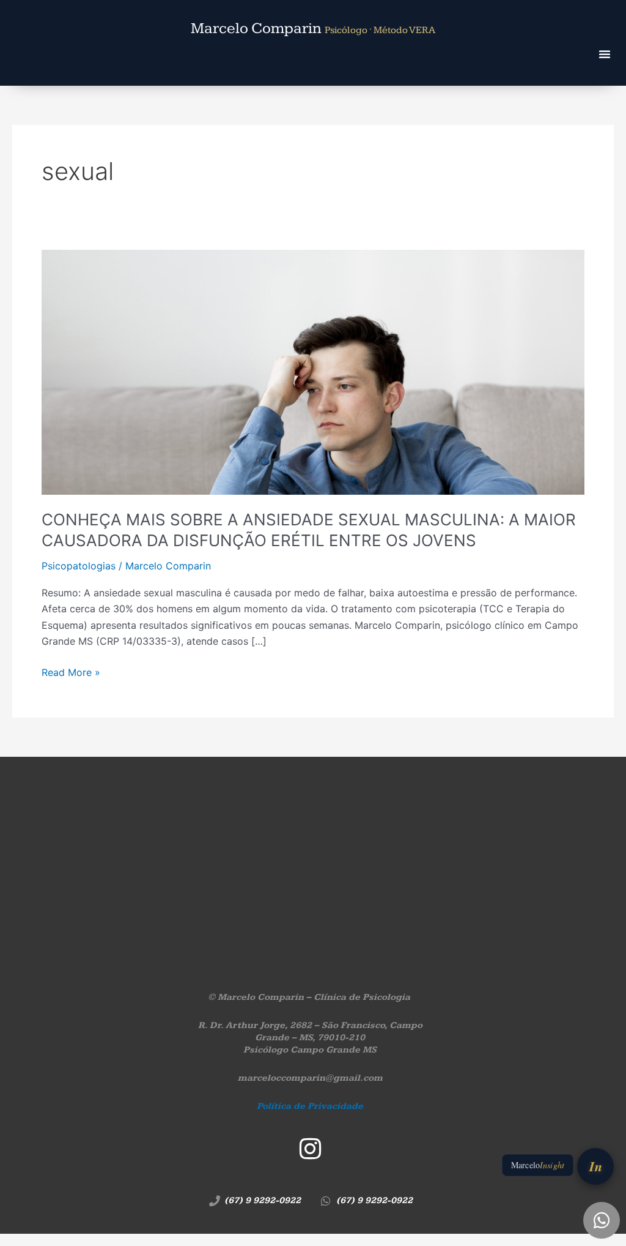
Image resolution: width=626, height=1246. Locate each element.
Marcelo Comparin (313, 28)
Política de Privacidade (310, 1106)
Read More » (71, 671)
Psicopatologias (79, 566)
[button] (604, 54)
